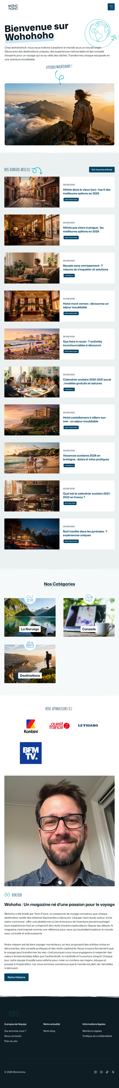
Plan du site (10, 1041)
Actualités (70, 503)
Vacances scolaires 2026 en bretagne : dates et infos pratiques (86, 457)
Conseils (69, 276)
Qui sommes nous (14, 1031)
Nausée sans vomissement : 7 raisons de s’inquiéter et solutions (85, 267)
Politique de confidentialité (97, 1036)
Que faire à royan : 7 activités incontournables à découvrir (82, 343)
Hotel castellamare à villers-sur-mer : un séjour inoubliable (85, 419)
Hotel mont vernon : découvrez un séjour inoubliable (86, 305)
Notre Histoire (16, 977)
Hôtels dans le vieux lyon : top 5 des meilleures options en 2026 (86, 191)
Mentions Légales (92, 1031)
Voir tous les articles (101, 169)
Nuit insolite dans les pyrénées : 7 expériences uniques (85, 533)
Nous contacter (13, 1036)
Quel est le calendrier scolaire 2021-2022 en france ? (87, 495)
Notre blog (49, 1031)
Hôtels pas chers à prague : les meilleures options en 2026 (83, 229)
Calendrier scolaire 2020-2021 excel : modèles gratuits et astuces (87, 381)
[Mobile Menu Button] (111, 6)
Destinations (71, 199)
